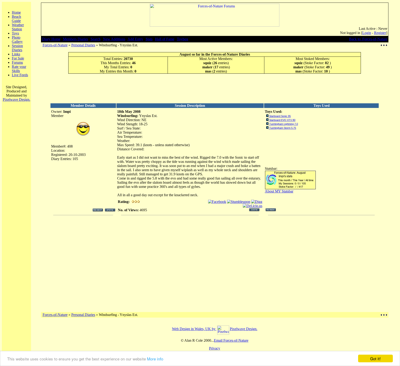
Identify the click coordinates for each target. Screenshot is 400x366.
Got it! (375, 358)
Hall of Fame (164, 39)
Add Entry (135, 39)
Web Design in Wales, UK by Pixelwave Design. (214, 329)
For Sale (18, 58)
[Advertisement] (214, 88)
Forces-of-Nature (55, 45)
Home (16, 12)
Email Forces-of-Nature (231, 340)
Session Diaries (17, 48)
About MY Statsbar (279, 191)
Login (366, 33)
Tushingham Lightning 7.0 (283, 124)
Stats (149, 39)
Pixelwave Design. (16, 99)
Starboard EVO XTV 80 (282, 120)
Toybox (182, 39)
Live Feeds (20, 75)
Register (380, 33)
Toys (15, 33)
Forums (17, 62)
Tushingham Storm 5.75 (282, 127)
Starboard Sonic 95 (280, 116)
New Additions (114, 39)
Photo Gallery (17, 39)
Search (95, 39)
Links (16, 54)
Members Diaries (75, 39)
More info (155, 359)
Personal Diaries (83, 45)
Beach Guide (16, 19)
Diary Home (51, 39)
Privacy (214, 348)
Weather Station (18, 27)
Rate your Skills (19, 69)
